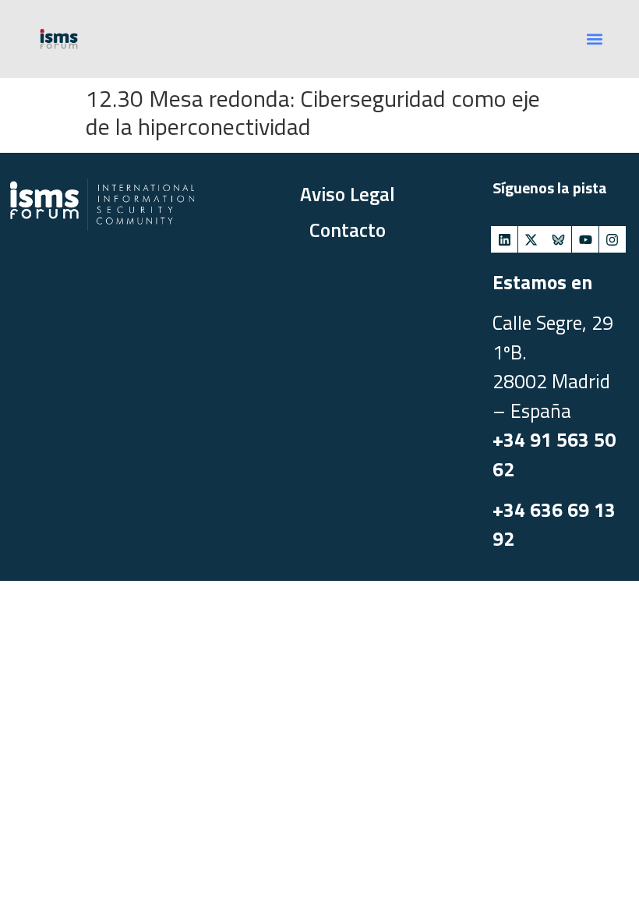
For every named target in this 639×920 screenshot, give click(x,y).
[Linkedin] (504, 239)
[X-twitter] (531, 239)
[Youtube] (585, 239)
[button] (594, 39)
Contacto (347, 230)
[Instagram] (612, 239)
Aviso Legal (347, 194)
